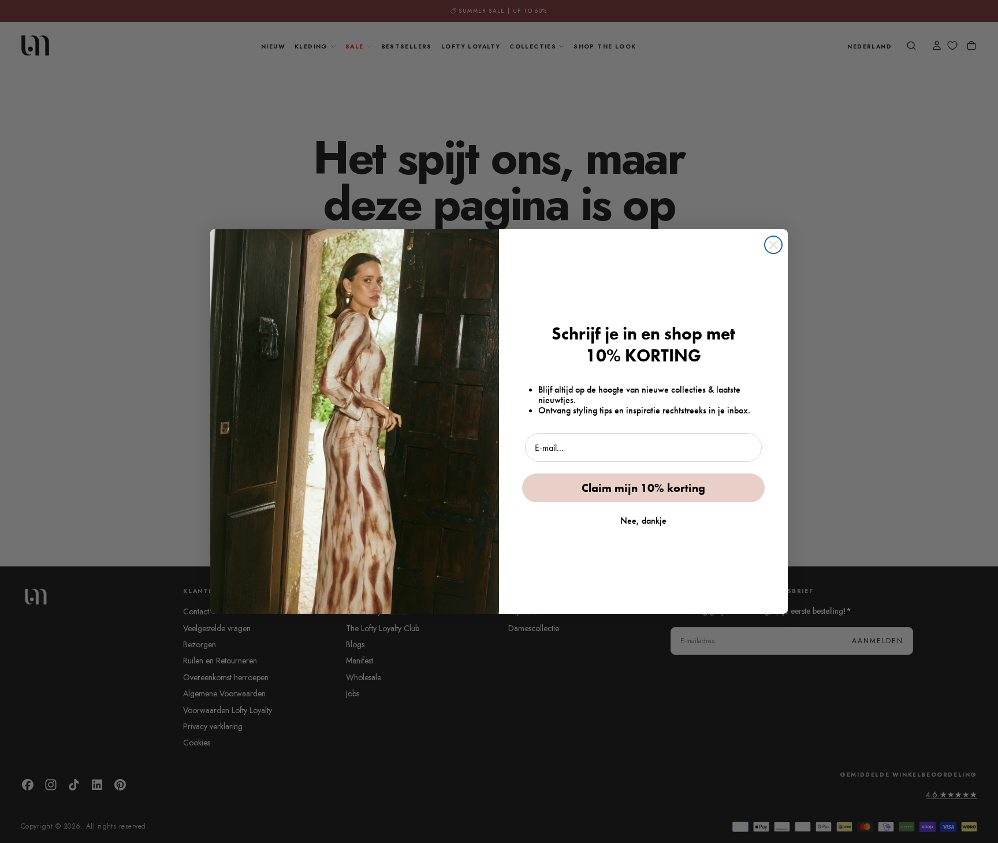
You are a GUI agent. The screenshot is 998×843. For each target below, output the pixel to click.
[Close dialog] (773, 244)
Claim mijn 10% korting (643, 487)
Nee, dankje (643, 520)
